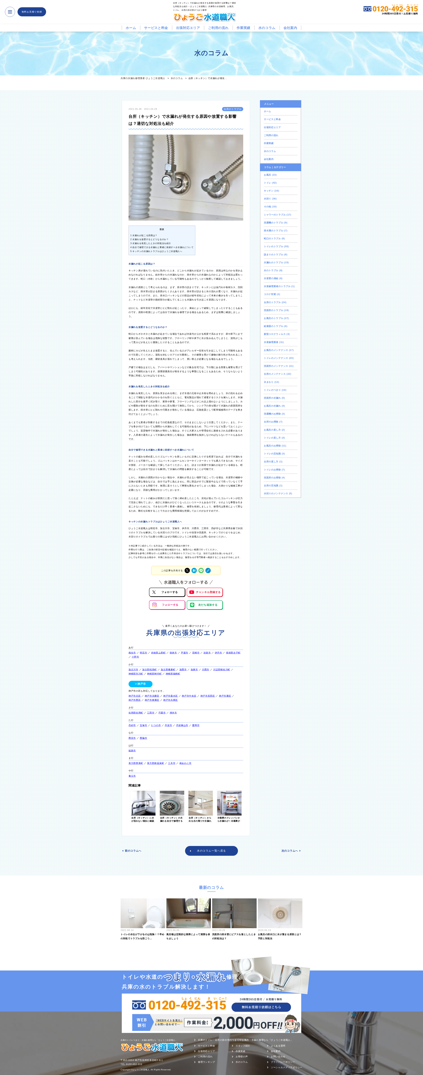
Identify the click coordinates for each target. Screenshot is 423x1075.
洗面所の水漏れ (272, 398)
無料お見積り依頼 (32, 11)
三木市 (171, 763)
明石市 (143, 652)
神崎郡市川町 (136, 673)
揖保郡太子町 (233, 652)
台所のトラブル (272, 302)
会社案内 (290, 28)
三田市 (150, 712)
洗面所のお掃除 (272, 477)
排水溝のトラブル (273, 230)
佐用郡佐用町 (136, 712)
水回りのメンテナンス (276, 493)
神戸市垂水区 (170, 696)
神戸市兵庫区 (170, 700)
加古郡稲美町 (149, 669)
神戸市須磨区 (152, 696)
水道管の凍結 (271, 278)
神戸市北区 (135, 696)
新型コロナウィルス (275, 334)
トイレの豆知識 (272, 453)
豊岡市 (195, 725)
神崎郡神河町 (154, 673)
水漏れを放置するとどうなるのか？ (149, 239)
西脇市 (143, 738)
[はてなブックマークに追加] (194, 570)
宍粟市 (162, 712)
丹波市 (168, 725)
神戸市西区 (135, 700)
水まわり (269, 382)
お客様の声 (242, 1056)
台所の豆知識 (271, 485)
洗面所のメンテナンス (276, 366)
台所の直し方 (271, 461)
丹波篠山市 (182, 725)
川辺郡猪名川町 (221, 669)
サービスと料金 (156, 28)
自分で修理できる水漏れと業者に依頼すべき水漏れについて (161, 247)
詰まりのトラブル (273, 254)
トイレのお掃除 (272, 469)
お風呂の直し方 (272, 429)
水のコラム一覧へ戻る (211, 850)
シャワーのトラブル (275, 214)
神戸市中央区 (189, 696)
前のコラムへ (133, 850)
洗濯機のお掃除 (272, 413)
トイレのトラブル (273, 246)
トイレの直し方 (272, 437)
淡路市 (207, 652)
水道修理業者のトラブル (277, 286)
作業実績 (243, 28)
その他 (267, 206)
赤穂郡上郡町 (158, 652)
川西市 (205, 669)
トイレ (267, 182)
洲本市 (173, 712)
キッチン (269, 190)
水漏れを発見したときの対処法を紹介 (150, 243)
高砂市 (132, 725)
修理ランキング (206, 1062)
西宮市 (132, 738)
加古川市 (133, 669)
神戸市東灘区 (152, 700)
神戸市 (141, 683)
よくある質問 (278, 1045)
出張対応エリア (188, 28)
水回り (267, 198)
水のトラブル (271, 270)
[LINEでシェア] (201, 570)
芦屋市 (184, 652)
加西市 (183, 669)
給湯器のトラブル (273, 326)
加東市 (194, 669)
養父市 (132, 776)
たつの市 (156, 725)
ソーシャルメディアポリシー (286, 1067)
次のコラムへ (290, 850)
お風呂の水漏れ (272, 405)
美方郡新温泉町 (155, 763)
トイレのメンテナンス (276, 358)
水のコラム (267, 28)
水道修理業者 (271, 342)
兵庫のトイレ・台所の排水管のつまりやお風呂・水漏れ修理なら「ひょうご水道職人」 (245, 1040)
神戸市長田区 (207, 696)
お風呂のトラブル (273, 318)
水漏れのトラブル (273, 262)
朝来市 (173, 652)
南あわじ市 (185, 763)
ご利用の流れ (218, 28)
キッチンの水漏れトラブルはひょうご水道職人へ (156, 251)
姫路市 (132, 750)
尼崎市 (195, 652)
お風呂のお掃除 (272, 445)
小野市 (135, 656)
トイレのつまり (272, 390)
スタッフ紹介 (243, 1045)
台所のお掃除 (271, 421)
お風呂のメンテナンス (276, 350)
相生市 (132, 652)
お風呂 (267, 174)
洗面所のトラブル (273, 310)
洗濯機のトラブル (273, 222)
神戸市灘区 (225, 696)
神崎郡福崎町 (173, 673)
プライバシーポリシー (283, 1062)
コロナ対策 (270, 294)
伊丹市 (218, 652)
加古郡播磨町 (168, 669)
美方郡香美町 (136, 763)
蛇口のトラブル (272, 238)
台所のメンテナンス (275, 374)
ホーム (131, 28)
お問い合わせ (278, 1056)
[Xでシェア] (187, 570)
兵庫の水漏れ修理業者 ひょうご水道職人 (143, 78)
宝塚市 (143, 725)
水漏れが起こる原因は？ (143, 235)
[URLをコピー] (208, 570)
